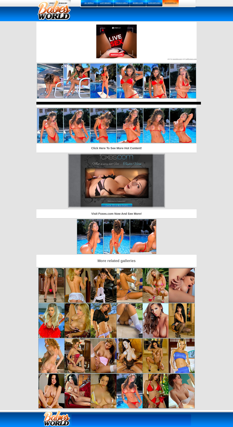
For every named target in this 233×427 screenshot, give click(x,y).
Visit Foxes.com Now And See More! (116, 213)
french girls (122, 3)
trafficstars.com (191, 59)
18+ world (89, 3)
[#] (57, 418)
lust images (105, 3)
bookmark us (171, 3)
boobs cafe (138, 3)
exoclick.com (177, 59)
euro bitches (154, 3)
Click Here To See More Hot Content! (116, 148)
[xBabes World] (54, 10)
